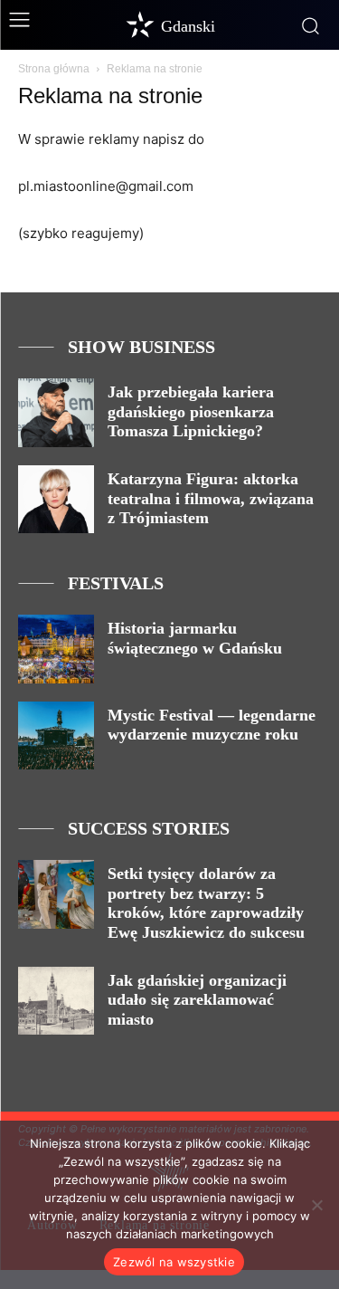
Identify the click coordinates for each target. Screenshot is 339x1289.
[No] (316, 1205)
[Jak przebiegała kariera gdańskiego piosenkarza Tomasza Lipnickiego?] (56, 412)
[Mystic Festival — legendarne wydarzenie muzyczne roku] (56, 735)
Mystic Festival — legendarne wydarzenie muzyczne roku (211, 725)
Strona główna (53, 68)
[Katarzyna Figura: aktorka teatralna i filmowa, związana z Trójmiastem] (56, 499)
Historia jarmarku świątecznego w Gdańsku (195, 638)
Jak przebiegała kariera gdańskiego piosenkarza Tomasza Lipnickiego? (191, 411)
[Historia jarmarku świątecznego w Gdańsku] (56, 649)
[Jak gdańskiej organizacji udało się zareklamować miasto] (56, 1001)
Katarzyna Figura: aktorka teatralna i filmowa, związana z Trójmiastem (211, 498)
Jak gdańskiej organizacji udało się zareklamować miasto (197, 999)
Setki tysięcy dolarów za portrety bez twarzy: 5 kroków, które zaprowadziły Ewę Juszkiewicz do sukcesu (206, 902)
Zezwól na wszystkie (174, 1262)
